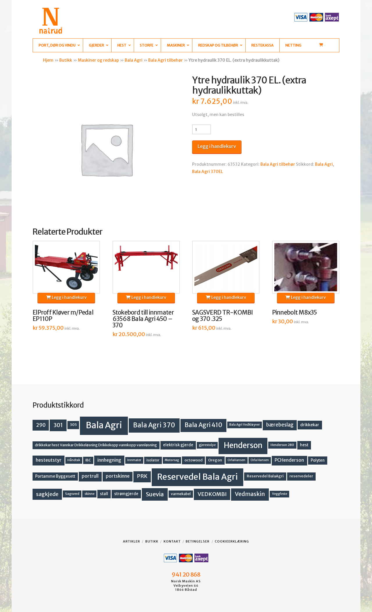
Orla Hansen (260, 460)
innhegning (109, 460)
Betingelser (198, 541)
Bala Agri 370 (154, 425)
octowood (194, 460)
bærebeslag (280, 425)
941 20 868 (185, 574)
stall (104, 493)
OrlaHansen (236, 460)
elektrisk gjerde (178, 445)
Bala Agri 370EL (207, 171)
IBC (88, 460)
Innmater (134, 460)
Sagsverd (72, 494)
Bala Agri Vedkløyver (244, 425)
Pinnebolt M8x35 (294, 312)
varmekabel (181, 494)
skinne (89, 494)
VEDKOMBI (212, 494)
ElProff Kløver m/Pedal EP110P (63, 316)
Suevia (155, 494)
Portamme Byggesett (55, 476)
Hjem (48, 60)
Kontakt (172, 541)
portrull (90, 476)
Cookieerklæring (232, 541)
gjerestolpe (207, 445)
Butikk (65, 60)
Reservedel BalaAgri (265, 476)
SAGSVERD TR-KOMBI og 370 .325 (222, 316)
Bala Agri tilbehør (165, 60)
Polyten (318, 460)
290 (41, 425)
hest (304, 445)
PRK (142, 476)
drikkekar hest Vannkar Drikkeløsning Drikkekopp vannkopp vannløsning (96, 445)
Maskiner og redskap (98, 60)
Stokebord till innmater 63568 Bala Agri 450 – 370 (143, 319)
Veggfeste (279, 494)
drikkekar (309, 424)
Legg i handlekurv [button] (69, 297)
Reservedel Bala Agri (197, 477)
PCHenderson (289, 460)
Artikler (131, 541)
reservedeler (301, 476)
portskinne (118, 476)
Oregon (215, 460)
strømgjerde (126, 493)
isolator (153, 460)
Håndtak (73, 460)
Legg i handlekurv (217, 146)
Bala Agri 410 (203, 425)
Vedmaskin (250, 493)
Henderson (243, 445)
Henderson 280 (282, 445)
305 (73, 424)
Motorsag (172, 460)
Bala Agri (133, 60)
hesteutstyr (49, 460)
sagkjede (47, 494)
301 (58, 425)
